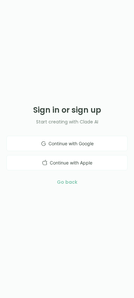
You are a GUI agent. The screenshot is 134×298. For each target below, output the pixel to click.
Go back (67, 182)
